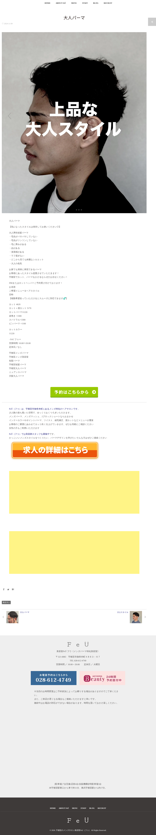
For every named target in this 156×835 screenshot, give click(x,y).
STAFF (85, 3)
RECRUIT (108, 3)
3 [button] (81, 209)
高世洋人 (6, 602)
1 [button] (76, 209)
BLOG (95, 3)
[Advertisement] (74, 492)
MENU (74, 3)
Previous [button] (9, 116)
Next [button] (139, 112)
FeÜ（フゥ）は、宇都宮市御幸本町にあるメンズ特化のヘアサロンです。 (44, 409)
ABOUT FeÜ (61, 3)
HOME (47, 3)
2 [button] (79, 209)
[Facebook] (3, 590)
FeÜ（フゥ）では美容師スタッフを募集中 (29, 434)
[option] (74, 122)
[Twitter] (8, 590)
